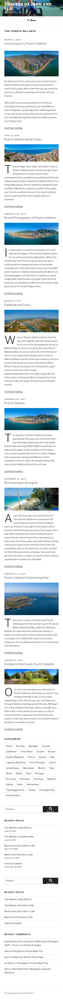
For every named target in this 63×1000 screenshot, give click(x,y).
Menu (33, 20)
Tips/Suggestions (15, 790)
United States (13, 795)
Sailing (9, 784)
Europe (51, 751)
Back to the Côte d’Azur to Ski (19, 845)
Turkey (31, 790)
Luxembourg (12, 768)
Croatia (40, 751)
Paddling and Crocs (17, 305)
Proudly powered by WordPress (19, 993)
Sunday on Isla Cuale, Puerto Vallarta (29, 664)
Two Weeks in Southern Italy (19, 836)
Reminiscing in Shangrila (21, 482)
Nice (51, 768)
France (31, 757)
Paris (28, 773)
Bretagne (33, 746)
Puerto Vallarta (14, 403)
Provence (11, 779)
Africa (9, 746)
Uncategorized (47, 790)
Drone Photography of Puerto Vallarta (29, 218)
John (6, 951)
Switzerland (33, 784)
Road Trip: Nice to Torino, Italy (28, 957)
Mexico (42, 768)
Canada (46, 746)
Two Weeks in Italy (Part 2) (17, 827)
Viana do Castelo (13, 863)
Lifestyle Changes (31, 945)
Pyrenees (25, 779)
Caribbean (11, 751)
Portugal (39, 773)
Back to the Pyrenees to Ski (18, 854)
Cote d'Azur (27, 751)
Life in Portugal (37, 762)
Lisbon (52, 762)
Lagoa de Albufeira (15, 762)
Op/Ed (19, 773)
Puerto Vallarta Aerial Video (23, 139)
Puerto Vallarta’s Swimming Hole (26, 577)
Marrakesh (28, 768)
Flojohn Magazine (15, 757)
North (9, 773)
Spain (20, 784)
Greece (42, 757)
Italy (52, 757)
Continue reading (13, 128)
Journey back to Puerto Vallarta (25, 43)
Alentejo (20, 746)
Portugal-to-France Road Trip (28, 951)
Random (51, 779)
